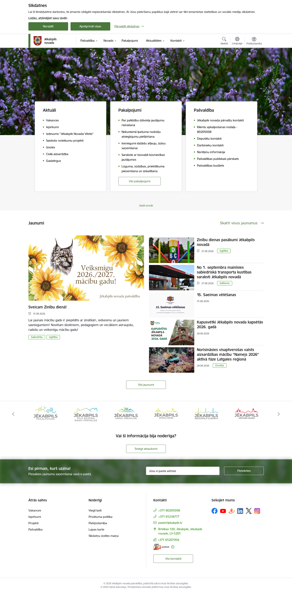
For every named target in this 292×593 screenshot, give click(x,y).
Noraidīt (48, 26)
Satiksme (225, 283)
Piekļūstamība (98, 523)
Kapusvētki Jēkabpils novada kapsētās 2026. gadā (230, 324)
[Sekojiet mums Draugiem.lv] (232, 510)
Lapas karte (96, 529)
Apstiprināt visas (90, 26)
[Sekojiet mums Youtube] (223, 510)
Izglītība (53, 337)
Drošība (219, 365)
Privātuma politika (100, 517)
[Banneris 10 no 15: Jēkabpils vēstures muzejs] (246, 414)
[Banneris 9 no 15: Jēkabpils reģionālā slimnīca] (206, 414)
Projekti (33, 523)
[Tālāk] (279, 414)
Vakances (34, 510)
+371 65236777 (168, 516)
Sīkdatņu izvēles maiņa (104, 536)
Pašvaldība (35, 529)
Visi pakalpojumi (139, 181)
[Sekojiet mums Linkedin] (240, 511)
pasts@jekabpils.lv (170, 523)
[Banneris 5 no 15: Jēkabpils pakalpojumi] (45, 414)
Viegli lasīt (95, 510)
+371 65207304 (168, 540)
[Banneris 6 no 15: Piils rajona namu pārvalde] (86, 414)
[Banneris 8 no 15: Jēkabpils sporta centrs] (166, 414)
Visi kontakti (173, 558)
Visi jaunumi (146, 385)
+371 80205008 (169, 510)
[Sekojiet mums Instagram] (257, 511)
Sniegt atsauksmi (146, 449)
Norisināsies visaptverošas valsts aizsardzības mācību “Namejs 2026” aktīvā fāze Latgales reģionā (228, 354)
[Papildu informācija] (172, 546)
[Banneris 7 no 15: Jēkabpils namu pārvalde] (126, 414)
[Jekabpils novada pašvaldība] (45, 41)
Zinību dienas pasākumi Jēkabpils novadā (226, 242)
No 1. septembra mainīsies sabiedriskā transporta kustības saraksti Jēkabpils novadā (224, 272)
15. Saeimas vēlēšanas (216, 294)
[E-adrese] (161, 547)
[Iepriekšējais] (13, 414)
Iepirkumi (34, 517)
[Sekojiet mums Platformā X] (249, 511)
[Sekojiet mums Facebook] (215, 511)
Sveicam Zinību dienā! (47, 307)
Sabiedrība (37, 337)
